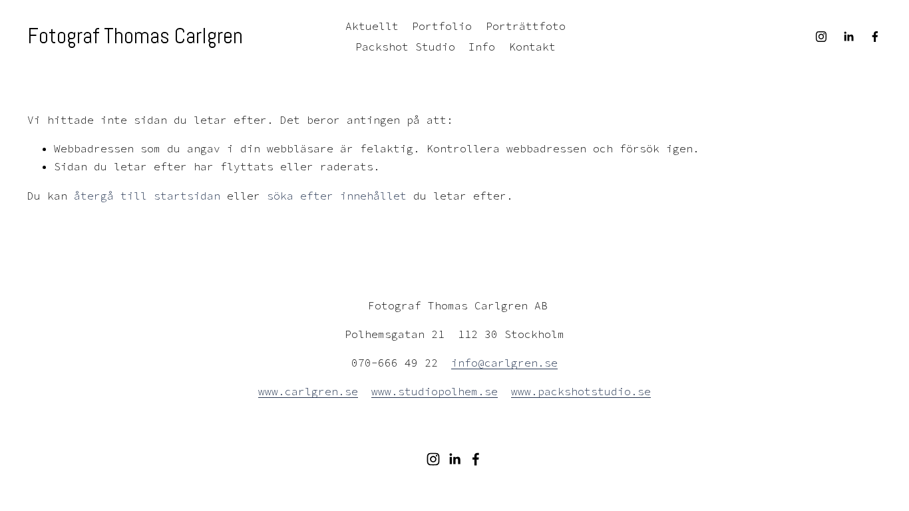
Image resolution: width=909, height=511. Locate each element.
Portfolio (442, 26)
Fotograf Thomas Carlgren (135, 36)
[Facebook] (875, 36)
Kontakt (532, 46)
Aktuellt (372, 26)
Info (481, 46)
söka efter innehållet (337, 195)
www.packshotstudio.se (581, 391)
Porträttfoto (526, 26)
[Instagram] (821, 36)
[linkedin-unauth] (848, 36)
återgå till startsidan (147, 195)
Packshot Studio (405, 46)
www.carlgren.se (308, 391)
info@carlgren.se (504, 362)
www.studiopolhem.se (434, 391)
